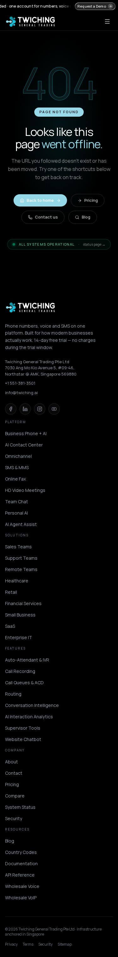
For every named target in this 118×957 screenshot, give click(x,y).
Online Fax (15, 479)
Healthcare (16, 581)
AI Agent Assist (21, 524)
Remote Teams (21, 569)
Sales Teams (18, 547)
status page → (94, 244)
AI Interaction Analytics (29, 717)
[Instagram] (39, 409)
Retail (11, 592)
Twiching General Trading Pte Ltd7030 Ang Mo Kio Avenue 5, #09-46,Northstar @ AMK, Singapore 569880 (40, 368)
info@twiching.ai (21, 392)
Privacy (11, 944)
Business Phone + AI (26, 433)
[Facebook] (10, 409)
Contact (13, 773)
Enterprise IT (18, 637)
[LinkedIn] (25, 409)
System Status (20, 807)
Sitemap (65, 944)
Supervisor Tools (22, 728)
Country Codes (21, 852)
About (11, 762)
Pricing (91, 200)
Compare (15, 796)
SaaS (10, 626)
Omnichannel (18, 456)
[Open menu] (107, 21)
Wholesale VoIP (21, 898)
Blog (86, 217)
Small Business (20, 615)
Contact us (46, 217)
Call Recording (20, 671)
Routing (13, 694)
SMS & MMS (17, 467)
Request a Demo (91, 6)
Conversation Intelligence (32, 705)
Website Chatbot (23, 739)
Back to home (40, 200)
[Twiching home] (30, 21)
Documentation (21, 864)
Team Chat (16, 502)
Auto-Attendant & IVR (27, 660)
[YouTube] (54, 409)
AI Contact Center (24, 445)
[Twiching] (30, 307)
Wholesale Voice (22, 886)
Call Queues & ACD (24, 683)
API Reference (20, 875)
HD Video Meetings (25, 490)
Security (13, 818)
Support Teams (21, 558)
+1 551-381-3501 (20, 383)
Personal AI (16, 513)
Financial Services (23, 603)
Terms (28, 944)
